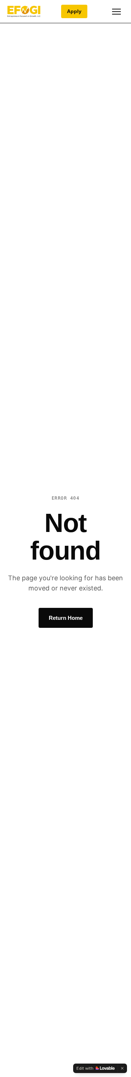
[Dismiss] (122, 1068)
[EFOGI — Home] (23, 11)
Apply (74, 11)
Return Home (66, 618)
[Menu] (116, 11)
